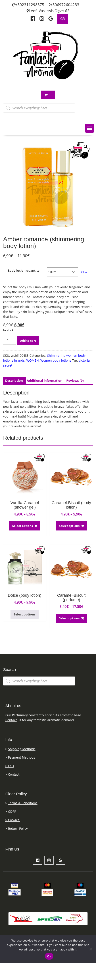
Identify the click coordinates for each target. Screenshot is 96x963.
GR (62, 18)
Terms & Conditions (23, 803)
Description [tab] (14, 380)
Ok (49, 956)
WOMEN (32, 360)
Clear (84, 272)
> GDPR (10, 811)
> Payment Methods (20, 757)
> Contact (12, 774)
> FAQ (9, 766)
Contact (11, 720)
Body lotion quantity (24, 270)
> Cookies (12, 820)
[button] (89, 128)
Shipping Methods (21, 749)
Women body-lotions (55, 360)
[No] (90, 949)
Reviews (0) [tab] (75, 380)
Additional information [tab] (44, 380)
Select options (22, 526)
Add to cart (28, 341)
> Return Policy (16, 828)
